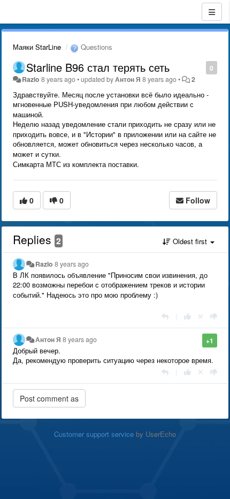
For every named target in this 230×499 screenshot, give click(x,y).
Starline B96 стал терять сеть (98, 67)
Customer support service (94, 434)
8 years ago (72, 264)
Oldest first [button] (190, 241)
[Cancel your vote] (200, 316)
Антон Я (128, 79)
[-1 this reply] (213, 316)
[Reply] (165, 316)
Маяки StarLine (37, 47)
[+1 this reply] (187, 316)
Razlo (31, 79)
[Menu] (212, 12)
